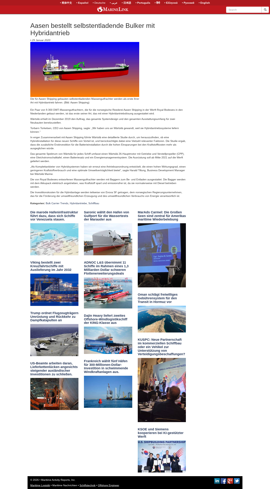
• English (204, 2)
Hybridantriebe (78, 203)
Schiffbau (93, 203)
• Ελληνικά (171, 2)
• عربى (113, 2)
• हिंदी (157, 2)
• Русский (188, 2)
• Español (82, 2)
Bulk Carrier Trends (57, 203)
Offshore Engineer (108, 485)
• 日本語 (126, 2)
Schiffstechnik (88, 485)
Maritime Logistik (40, 485)
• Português (143, 2)
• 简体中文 (66, 2)
